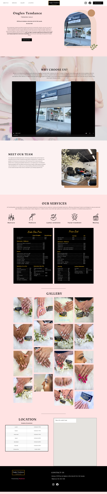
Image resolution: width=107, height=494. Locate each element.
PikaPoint (22, 478)
